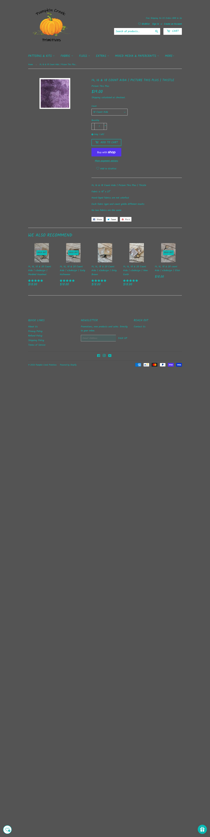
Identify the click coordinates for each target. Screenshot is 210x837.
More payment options (106, 161)
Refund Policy (35, 336)
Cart (175, 31)
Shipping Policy (36, 340)
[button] (36, 281)
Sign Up (122, 338)
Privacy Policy (35, 331)
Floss (83, 56)
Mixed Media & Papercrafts (136, 56)
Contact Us (139, 327)
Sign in (155, 24)
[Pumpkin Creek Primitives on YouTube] (109, 356)
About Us (33, 327)
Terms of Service (36, 345)
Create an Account (173, 24)
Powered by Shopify (68, 365)
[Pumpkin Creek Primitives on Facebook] (98, 356)
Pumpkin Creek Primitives (46, 365)
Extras (101, 56)
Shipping (96, 97)
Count (94, 106)
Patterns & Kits (40, 56)
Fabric (66, 56)
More (168, 56)
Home (30, 64)
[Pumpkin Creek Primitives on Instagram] (104, 356)
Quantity (95, 120)
